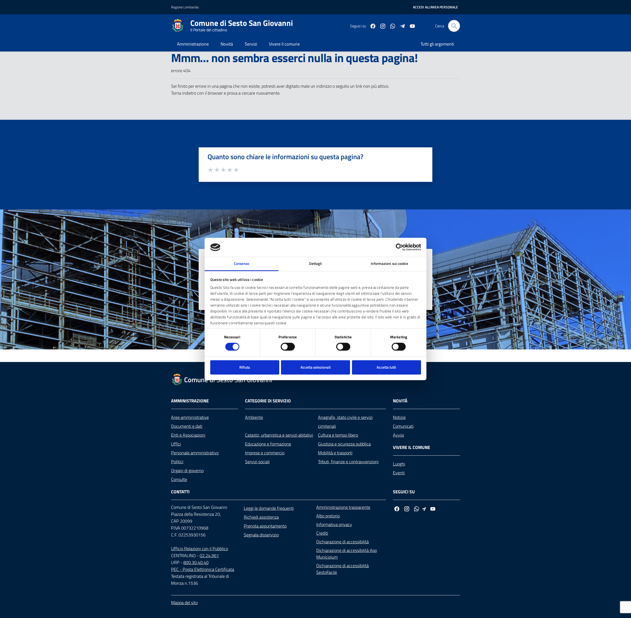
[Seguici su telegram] (400, 26)
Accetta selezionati (315, 367)
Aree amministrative (190, 417)
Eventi (399, 472)
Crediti (322, 533)
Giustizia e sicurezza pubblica (344, 444)
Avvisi (398, 435)
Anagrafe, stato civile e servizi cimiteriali (345, 421)
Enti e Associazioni (188, 435)
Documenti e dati (186, 426)
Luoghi (399, 464)
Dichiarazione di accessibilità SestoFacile (342, 569)
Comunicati (403, 426)
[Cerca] (454, 26)
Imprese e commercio (264, 452)
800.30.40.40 (196, 562)
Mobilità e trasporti (335, 452)
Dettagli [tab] (315, 263)
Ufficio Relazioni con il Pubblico (199, 548)
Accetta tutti (386, 367)
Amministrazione (193, 44)
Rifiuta (244, 367)
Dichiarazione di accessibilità (342, 541)
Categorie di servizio (268, 400)
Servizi (251, 44)
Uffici (176, 444)
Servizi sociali (257, 461)
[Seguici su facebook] (371, 26)
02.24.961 (209, 555)
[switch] (288, 347)
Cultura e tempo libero (338, 435)
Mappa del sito (184, 602)
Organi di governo (187, 470)
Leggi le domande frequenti (269, 508)
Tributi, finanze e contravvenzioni (348, 461)
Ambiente (254, 417)
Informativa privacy (334, 524)
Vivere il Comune (411, 447)
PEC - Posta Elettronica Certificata (202, 569)
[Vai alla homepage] (180, 26)
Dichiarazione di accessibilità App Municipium (346, 553)
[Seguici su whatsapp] (391, 26)
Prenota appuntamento (265, 526)
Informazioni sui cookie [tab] (389, 263)
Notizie (399, 417)
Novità (227, 44)
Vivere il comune (284, 44)
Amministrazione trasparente (343, 507)
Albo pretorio (328, 516)
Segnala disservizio (261, 535)
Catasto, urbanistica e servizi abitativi (279, 435)
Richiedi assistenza (261, 517)
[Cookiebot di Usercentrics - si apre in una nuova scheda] (399, 247)
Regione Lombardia (185, 7)
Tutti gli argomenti (437, 44)
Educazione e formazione (268, 444)
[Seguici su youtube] (410, 26)
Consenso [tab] (241, 263)
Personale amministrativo (195, 452)
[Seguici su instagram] (381, 26)
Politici (177, 461)
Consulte (179, 479)
